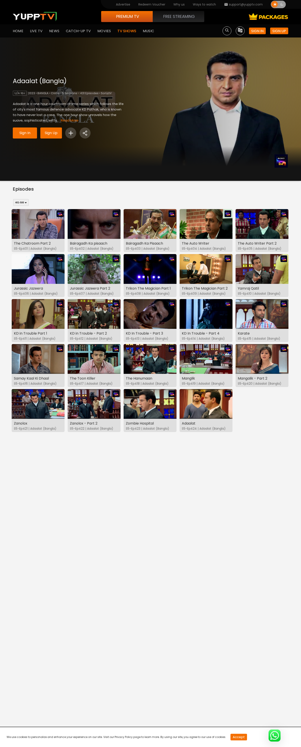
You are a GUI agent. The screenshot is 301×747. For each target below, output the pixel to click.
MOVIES (104, 31)
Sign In (24, 132)
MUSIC (148, 31)
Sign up (279, 31)
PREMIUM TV (127, 16)
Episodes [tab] (23, 189)
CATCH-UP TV (78, 31)
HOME (18, 31)
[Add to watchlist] (70, 133)
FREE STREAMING (179, 16)
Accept (239, 737)
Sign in (257, 31)
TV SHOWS (126, 31)
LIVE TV (36, 31)
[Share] (85, 133)
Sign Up (51, 132)
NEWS (54, 31)
